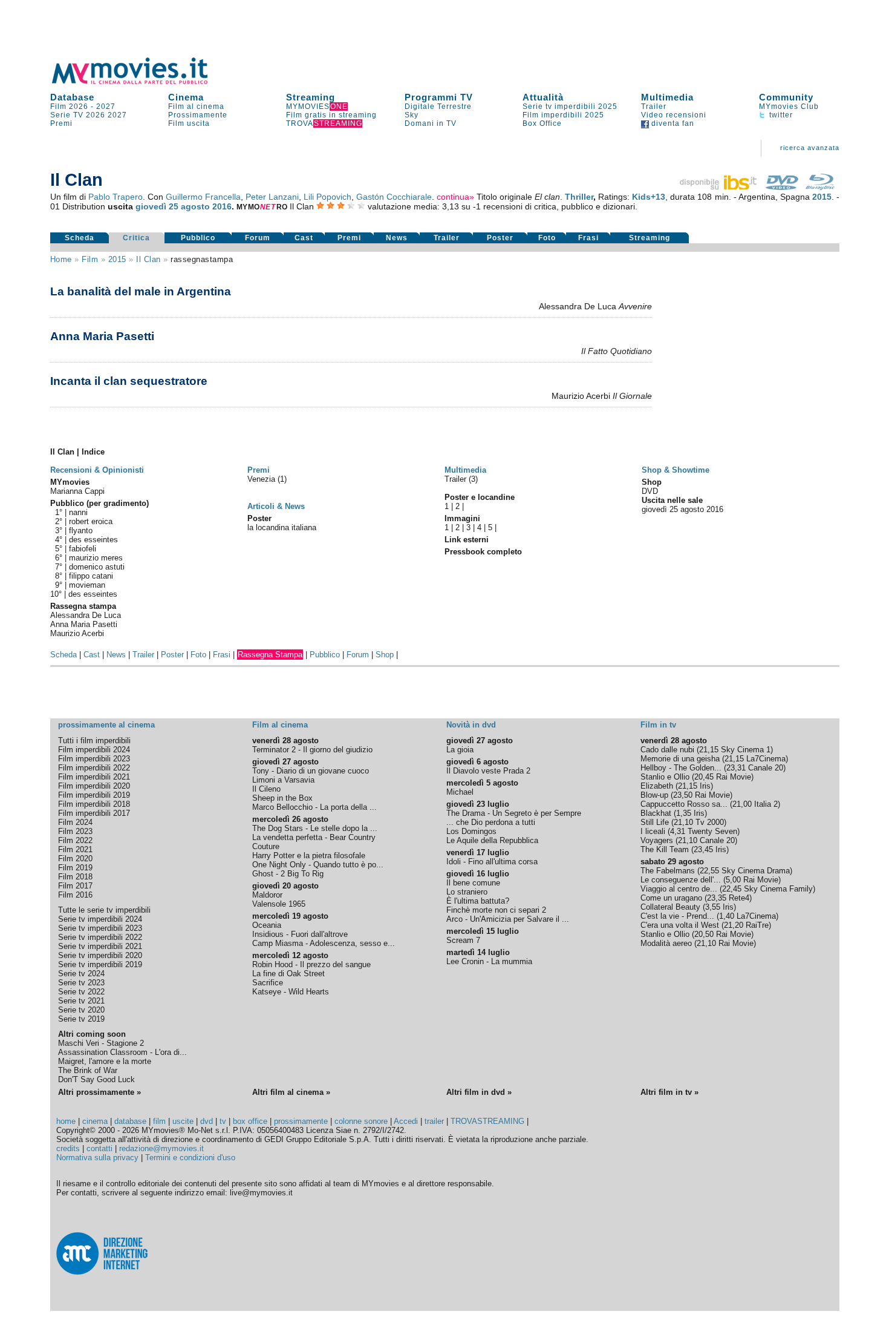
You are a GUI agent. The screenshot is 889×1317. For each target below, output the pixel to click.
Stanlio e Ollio (664, 776)
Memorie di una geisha (680, 758)
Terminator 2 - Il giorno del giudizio (312, 749)
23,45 (703, 849)
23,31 (736, 767)
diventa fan (671, 123)
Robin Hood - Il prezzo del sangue (311, 964)
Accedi (406, 1121)
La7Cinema (766, 758)
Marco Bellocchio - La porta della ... (314, 807)
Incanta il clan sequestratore (128, 381)
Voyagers (656, 840)
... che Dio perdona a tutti (490, 822)
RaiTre (757, 925)
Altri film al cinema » (291, 1092)
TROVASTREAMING (487, 1121)
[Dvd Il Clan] (782, 187)
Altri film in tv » (669, 1092)
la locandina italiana (281, 527)
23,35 (716, 897)
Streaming (310, 97)
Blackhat (655, 813)
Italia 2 (766, 804)
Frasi (588, 238)
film (90, 259)
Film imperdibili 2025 (563, 115)
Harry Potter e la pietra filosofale (308, 855)
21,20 (733, 925)
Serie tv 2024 (81, 973)
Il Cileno (266, 788)
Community (786, 97)
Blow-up (654, 795)
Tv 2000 (709, 822)
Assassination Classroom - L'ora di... (122, 1052)
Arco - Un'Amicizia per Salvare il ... (507, 919)
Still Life (654, 822)
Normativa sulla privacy (97, 1157)
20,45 (704, 776)
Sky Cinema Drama (755, 870)
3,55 (712, 906)
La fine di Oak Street (288, 973)
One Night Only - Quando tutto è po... (317, 864)
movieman (87, 585)
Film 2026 (69, 106)
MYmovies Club (789, 106)
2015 (822, 197)
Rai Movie (733, 776)
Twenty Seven (712, 831)
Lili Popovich (327, 197)
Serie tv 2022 (81, 991)
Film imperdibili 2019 (94, 795)
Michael (460, 791)
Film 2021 (75, 849)
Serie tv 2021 (81, 1000)
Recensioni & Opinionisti (97, 470)
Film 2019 (75, 867)
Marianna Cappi (77, 491)
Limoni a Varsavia (283, 779)
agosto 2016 (206, 206)
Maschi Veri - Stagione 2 (101, 1043)
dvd (206, 1121)
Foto (547, 238)
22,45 (731, 888)
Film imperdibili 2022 (94, 767)
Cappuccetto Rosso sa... (684, 804)
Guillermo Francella (203, 197)
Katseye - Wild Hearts (290, 991)
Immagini (462, 518)
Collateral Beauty (670, 906)
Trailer (653, 106)
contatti (99, 1148)
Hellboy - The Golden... (680, 767)
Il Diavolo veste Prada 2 (488, 770)
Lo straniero (466, 891)
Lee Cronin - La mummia (489, 961)
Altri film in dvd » (479, 1092)
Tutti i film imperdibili (94, 740)
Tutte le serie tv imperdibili (104, 910)
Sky (411, 115)
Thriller (579, 197)
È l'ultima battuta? (477, 900)
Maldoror (267, 894)
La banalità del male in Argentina (140, 291)
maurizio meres (96, 557)
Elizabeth (656, 785)
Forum (257, 238)
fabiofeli (82, 548)
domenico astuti (97, 566)
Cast (304, 238)
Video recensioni (673, 115)
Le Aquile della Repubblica (492, 840)
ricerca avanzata (809, 147)
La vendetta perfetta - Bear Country (314, 837)
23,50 (682, 795)
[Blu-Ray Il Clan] (820, 187)
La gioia (460, 749)
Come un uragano (671, 897)
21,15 (708, 749)
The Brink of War (87, 1070)
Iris (705, 785)
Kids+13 (648, 197)
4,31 (677, 831)
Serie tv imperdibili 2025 (570, 106)
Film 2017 (75, 885)
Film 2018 (75, 876)
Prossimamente (197, 115)
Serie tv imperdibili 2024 (100, 919)
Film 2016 (75, 894)
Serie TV (66, 115)
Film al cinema (196, 106)
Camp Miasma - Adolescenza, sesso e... (323, 943)
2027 (106, 106)
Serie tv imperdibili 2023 (100, 928)
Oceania (266, 925)
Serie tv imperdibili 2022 (100, 937)
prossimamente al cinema (106, 724)
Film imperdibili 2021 (94, 776)
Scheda (79, 238)
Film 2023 (75, 831)
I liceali (652, 831)
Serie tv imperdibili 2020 (100, 955)
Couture (265, 846)
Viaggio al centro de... (678, 888)
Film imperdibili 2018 (94, 804)
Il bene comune (473, 882)
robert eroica (90, 521)
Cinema (186, 97)
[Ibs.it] (719, 187)
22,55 (709, 870)
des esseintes (93, 539)
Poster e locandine (479, 497)
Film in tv (658, 724)
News (397, 238)
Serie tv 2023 (81, 982)
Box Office (542, 123)
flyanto (81, 530)
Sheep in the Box (282, 798)
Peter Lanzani (272, 197)
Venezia (262, 479)
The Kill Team (664, 849)
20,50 (704, 934)
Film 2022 (75, 840)
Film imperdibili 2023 (94, 758)
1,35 (683, 813)
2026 (95, 115)
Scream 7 (463, 940)
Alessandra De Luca (85, 615)
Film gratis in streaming (331, 115)
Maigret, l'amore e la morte (104, 1061)
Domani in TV (431, 123)
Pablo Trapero (115, 197)
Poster (500, 238)
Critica (136, 238)
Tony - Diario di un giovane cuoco (310, 770)
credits (68, 1148)
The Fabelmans (667, 870)
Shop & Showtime (675, 470)
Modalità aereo (666, 943)
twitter (780, 115)
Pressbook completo (483, 551)
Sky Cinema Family (778, 888)
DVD (650, 491)
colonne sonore (361, 1121)
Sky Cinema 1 (745, 749)
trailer (434, 1121)
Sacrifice (267, 982)
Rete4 (739, 897)
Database (72, 97)
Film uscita (189, 123)
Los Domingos (471, 831)
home (66, 1121)
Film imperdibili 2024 (94, 749)
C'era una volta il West (679, 925)
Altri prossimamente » (99, 1092)
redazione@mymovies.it (161, 1148)
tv (223, 1121)
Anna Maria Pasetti (102, 336)
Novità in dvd (471, 724)
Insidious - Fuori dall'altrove (300, 934)
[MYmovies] (141, 82)
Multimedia (667, 97)
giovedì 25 (156, 206)
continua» (455, 197)
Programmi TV (439, 97)
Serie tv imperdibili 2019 (100, 964)
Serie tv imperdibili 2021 (100, 946)
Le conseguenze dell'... (680, 879)
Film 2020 (75, 858)
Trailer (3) (461, 479)
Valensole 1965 (278, 903)
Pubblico (198, 238)
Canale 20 (765, 767)
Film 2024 (75, 822)
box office (250, 1121)
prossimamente (301, 1121)
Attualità (543, 97)
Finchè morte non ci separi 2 (496, 910)
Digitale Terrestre (438, 106)
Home (61, 259)
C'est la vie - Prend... (677, 916)
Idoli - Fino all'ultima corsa (492, 861)
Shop (385, 654)
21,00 (742, 804)
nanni (78, 512)
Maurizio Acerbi (77, 633)
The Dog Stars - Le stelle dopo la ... (314, 828)
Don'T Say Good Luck (96, 1079)
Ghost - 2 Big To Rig (288, 873)
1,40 (726, 916)
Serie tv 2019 (81, 1018)
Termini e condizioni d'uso (190, 1157)
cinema (95, 1121)
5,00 (733, 879)
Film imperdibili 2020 (94, 785)
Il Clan (148, 259)
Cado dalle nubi (667, 749)
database (130, 1121)
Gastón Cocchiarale (394, 197)
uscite (183, 1121)
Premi (61, 123)
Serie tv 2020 (81, 1009)
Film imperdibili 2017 (94, 813)
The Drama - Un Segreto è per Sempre (513, 813)
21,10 (683, 822)
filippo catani (91, 575)
